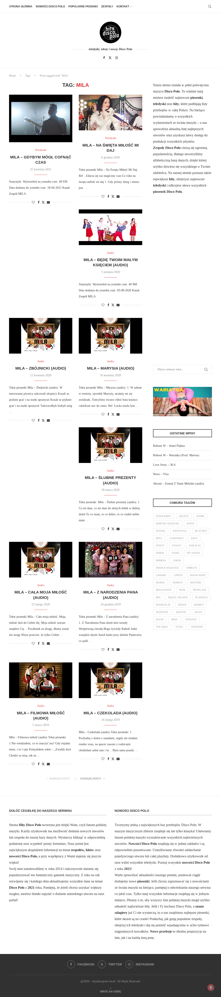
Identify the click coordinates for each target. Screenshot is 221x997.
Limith (178, 575)
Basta (190, 523)
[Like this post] (33, 202)
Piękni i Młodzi (178, 597)
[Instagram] (116, 57)
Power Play (163, 604)
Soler (159, 619)
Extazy (177, 545)
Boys (159, 538)
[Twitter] (110, 57)
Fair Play (195, 545)
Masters (195, 582)
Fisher (160, 553)
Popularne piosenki (83, 6)
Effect (160, 545)
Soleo (198, 612)
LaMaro (161, 575)
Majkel (160, 582)
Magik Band (197, 575)
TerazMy (191, 619)
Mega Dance (164, 590)
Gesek (175, 553)
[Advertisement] (185, 285)
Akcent (184, 516)
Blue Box (201, 531)
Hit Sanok (193, 553)
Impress (161, 560)
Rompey (199, 604)
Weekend (197, 626)
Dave (194, 538)
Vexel (179, 626)
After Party (163, 516)
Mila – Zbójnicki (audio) (40, 368)
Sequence (162, 612)
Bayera (160, 531)
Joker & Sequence (167, 567)
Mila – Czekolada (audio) (110, 713)
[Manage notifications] (210, 987)
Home (12, 75)
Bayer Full (180, 531)
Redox (182, 604)
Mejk (182, 590)
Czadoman (176, 538)
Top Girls (162, 626)
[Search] (210, 6)
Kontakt (123, 6)
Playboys (201, 597)
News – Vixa (161, 474)
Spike (174, 619)
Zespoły (107, 6)
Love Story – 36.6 (164, 464)
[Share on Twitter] (43, 202)
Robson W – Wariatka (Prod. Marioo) (176, 455)
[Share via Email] (48, 202)
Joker (177, 560)
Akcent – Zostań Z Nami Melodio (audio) (178, 483)
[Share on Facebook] (38, 202)
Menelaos (199, 590)
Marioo (178, 582)
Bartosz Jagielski (167, 523)
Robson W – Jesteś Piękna (169, 445)
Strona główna (20, 6)
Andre (200, 516)
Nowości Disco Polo (50, 6)
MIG (158, 597)
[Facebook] (104, 57)
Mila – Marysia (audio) (110, 368)
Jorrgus (191, 567)
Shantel (181, 612)
